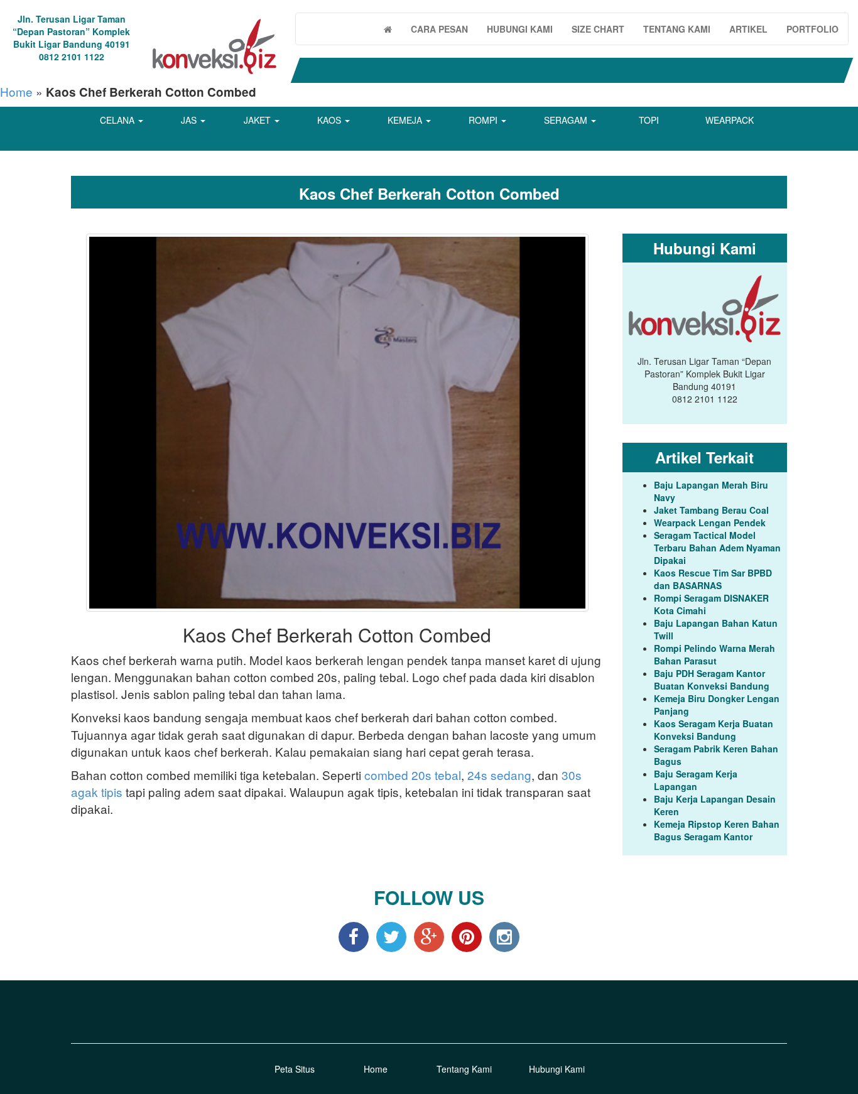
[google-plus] (429, 935)
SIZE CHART (598, 29)
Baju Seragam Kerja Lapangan (695, 780)
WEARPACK (729, 120)
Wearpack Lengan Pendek (710, 522)
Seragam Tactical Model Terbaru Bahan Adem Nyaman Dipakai (717, 547)
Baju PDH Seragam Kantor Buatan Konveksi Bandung (711, 679)
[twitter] (391, 935)
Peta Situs (294, 1069)
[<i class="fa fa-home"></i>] (387, 29)
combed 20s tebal (412, 774)
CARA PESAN (439, 29)
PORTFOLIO (812, 29)
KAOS (330, 120)
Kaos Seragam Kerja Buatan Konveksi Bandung (713, 729)
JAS (190, 120)
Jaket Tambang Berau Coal (711, 510)
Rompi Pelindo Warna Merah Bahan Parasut (714, 654)
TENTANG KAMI (676, 29)
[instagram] (504, 935)
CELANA (118, 120)
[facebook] (353, 935)
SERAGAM (567, 120)
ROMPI (484, 120)
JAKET (258, 120)
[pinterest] (466, 935)
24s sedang (499, 774)
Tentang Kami (464, 1069)
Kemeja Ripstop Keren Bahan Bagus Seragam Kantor (716, 830)
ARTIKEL (748, 29)
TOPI (649, 120)
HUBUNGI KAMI (520, 29)
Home (16, 91)
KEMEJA (406, 120)
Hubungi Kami (557, 1069)
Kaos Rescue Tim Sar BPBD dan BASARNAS (713, 579)
